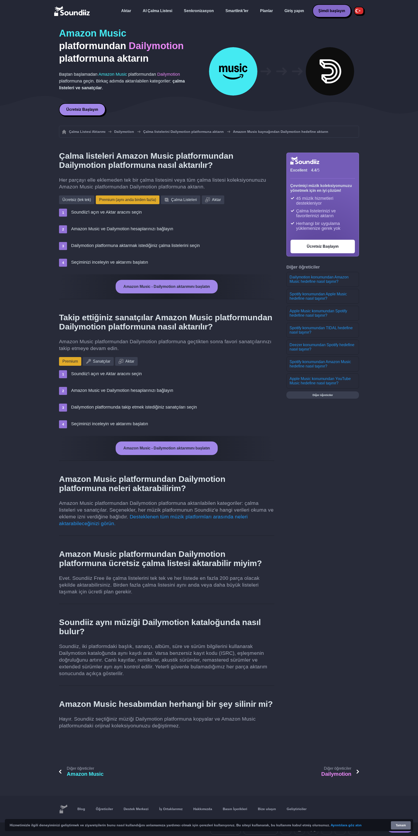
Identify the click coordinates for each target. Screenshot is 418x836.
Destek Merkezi (136, 809)
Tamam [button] (401, 825)
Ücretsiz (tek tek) (76, 200)
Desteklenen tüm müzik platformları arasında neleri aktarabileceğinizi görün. (153, 520)
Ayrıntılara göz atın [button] (346, 825)
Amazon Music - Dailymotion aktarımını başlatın (166, 286)
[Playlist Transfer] (72, 11)
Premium (70, 361)
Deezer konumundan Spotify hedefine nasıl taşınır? (322, 347)
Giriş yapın (294, 11)
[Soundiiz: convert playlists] (63, 809)
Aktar (126, 11)
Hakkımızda (202, 809)
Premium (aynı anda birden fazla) (127, 200)
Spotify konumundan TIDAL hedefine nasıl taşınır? (321, 330)
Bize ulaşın (267, 809)
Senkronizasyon (199, 11)
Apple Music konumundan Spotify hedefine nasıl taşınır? (318, 313)
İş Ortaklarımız (171, 809)
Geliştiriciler (296, 809)
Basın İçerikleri (235, 809)
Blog (81, 809)
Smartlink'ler (236, 11)
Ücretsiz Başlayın (82, 109)
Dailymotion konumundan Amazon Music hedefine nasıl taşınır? (319, 279)
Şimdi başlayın (331, 11)
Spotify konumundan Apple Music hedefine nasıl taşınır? (318, 296)
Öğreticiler (104, 809)
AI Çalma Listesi (157, 11)
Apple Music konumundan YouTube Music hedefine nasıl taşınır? (320, 381)
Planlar (266, 11)
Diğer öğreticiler (323, 395)
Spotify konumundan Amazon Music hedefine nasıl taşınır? (320, 364)
